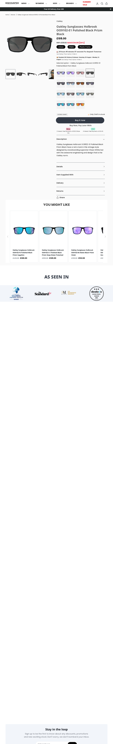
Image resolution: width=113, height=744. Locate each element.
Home (7, 14)
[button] (8, 236)
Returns (59, 191)
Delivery (59, 183)
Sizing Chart (62, 114)
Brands (13, 14)
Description (61, 139)
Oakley (59, 21)
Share (62, 197)
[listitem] (24, 236)
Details (59, 166)
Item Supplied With (64, 174)
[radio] (60, 73)
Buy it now (80, 120)
